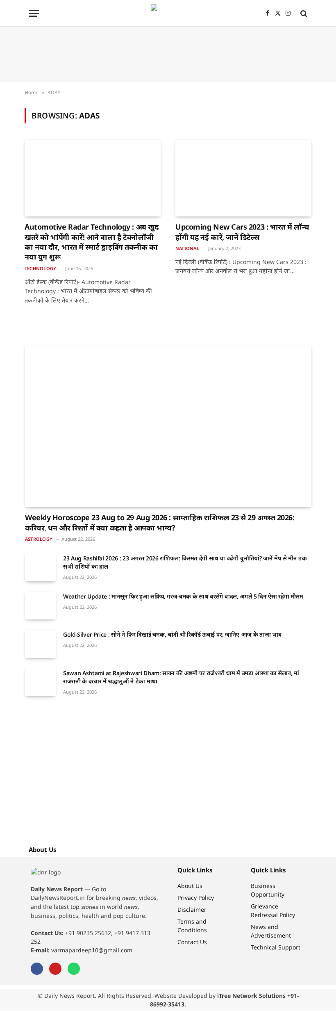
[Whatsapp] (74, 969)
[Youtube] (55, 969)
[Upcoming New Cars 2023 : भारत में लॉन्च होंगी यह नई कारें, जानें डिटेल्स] (243, 178)
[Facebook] (37, 969)
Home (32, 92)
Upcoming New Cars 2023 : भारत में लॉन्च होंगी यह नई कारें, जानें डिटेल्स (242, 231)
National (187, 248)
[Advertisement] (168, 54)
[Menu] (34, 13)
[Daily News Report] (168, 13)
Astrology (38, 539)
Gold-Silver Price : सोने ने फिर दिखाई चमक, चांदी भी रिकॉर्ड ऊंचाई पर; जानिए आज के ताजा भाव (172, 634)
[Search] (303, 13)
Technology (40, 268)
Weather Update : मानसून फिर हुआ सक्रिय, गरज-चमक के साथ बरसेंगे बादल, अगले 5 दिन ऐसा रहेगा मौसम (183, 596)
